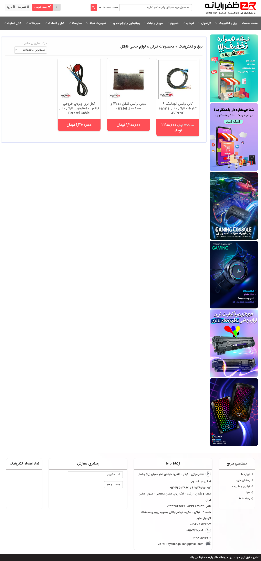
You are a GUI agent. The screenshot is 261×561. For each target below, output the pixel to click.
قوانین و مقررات (241, 486)
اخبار (248, 492)
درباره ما (245, 474)
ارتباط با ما (244, 499)
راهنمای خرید (243, 480)
